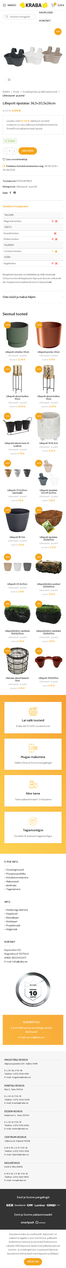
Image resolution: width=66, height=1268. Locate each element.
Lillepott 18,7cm (17, 537)
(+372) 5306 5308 (21, 1099)
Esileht (6, 91)
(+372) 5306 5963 (21, 1073)
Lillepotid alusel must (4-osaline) (17, 444)
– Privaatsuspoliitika (15, 873)
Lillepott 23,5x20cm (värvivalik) (17, 491)
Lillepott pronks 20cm (49, 352)
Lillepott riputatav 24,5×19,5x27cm (48, 491)
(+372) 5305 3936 (21, 1151)
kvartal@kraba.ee (20, 1103)
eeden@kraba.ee (20, 1128)
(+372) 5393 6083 (21, 1125)
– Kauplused (10, 913)
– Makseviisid (11, 881)
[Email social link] (14, 192)
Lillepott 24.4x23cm (17, 584)
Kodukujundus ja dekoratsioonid (40, 91)
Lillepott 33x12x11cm (48, 678)
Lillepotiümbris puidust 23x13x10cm (48, 585)
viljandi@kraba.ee (20, 1154)
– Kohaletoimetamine (16, 877)
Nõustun (33, 1261)
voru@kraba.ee (19, 1180)
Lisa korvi (27, 150)
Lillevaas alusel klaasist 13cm (17, 679)
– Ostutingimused (14, 869)
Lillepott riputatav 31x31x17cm (48, 538)
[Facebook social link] (10, 192)
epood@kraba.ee (35, 1037)
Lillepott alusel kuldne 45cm (17, 397)
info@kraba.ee (19, 961)
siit (49, 282)
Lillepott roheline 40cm (17, 352)
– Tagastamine (12, 889)
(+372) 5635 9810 (21, 1177)
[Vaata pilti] (9, 80)
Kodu (16, 91)
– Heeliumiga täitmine (16, 909)
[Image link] (33, 989)
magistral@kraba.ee (21, 1077)
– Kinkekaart (10, 921)
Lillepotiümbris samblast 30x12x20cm (17, 632)
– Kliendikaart (11, 917)
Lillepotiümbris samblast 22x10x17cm (48, 632)
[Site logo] (34, 4)
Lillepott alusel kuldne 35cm (48, 397)
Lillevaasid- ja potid (13, 95)
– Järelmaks (10, 885)
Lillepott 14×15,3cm (48, 443)
